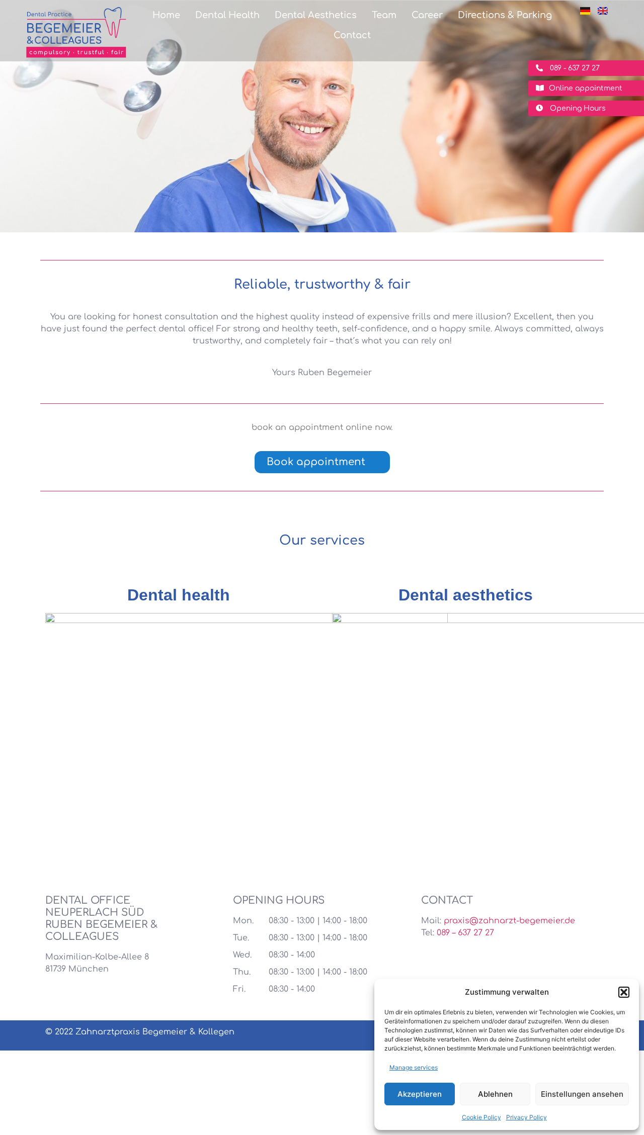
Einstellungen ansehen (582, 1094)
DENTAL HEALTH (178, 832)
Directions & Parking (505, 15)
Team (384, 15)
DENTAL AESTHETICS (465, 832)
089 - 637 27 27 (574, 68)
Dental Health (227, 15)
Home (166, 15)
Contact (352, 35)
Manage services (413, 1067)
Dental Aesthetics (316, 15)
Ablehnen (495, 1094)
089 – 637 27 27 (465, 932)
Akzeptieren (419, 1094)
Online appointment (585, 88)
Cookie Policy (481, 1117)
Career (427, 15)
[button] (624, 992)
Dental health (178, 595)
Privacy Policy (526, 1117)
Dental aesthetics (465, 595)
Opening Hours (577, 108)
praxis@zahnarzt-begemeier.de (509, 920)
